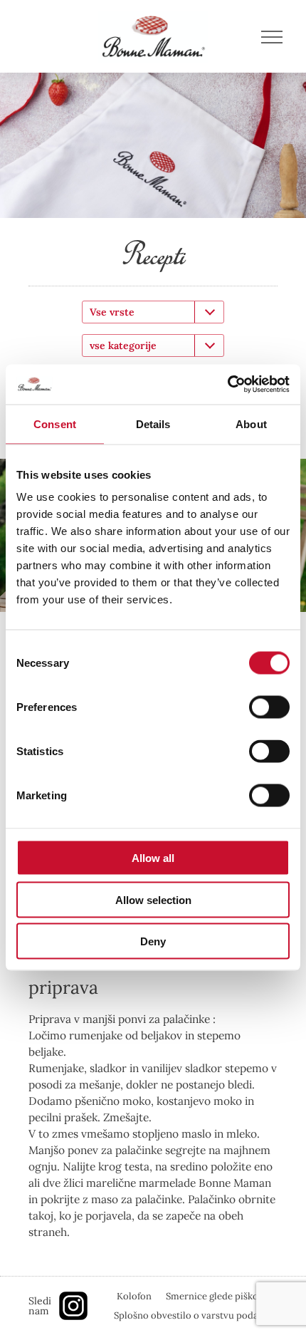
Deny (153, 941)
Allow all (153, 858)
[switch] (269, 707)
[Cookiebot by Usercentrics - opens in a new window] (227, 384)
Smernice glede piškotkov (222, 1296)
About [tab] (251, 423)
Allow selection (153, 899)
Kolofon (134, 1296)
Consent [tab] (54, 423)
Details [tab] (153, 423)
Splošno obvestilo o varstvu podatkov (196, 1315)
